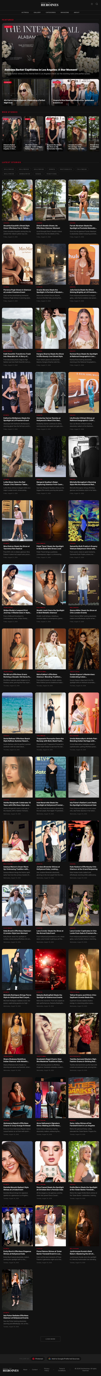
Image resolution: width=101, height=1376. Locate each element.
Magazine (65, 12)
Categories (51, 12)
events (52, 169)
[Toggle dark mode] (92, 4)
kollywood (39, 169)
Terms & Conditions (62, 1369)
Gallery (37, 12)
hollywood (24, 169)
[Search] (97, 4)
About (76, 12)
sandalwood (24, 174)
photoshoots (66, 169)
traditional (52, 174)
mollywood (9, 174)
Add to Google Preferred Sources (65, 1359)
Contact (35, 1369)
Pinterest (39, 1359)
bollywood (9, 169)
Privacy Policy (46, 1369)
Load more (50, 1339)
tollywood (82, 169)
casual (38, 174)
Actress (25, 12)
